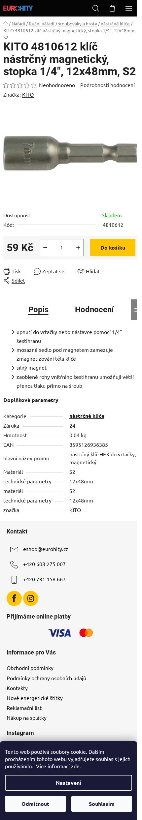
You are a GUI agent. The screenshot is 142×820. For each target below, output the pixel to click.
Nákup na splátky (27, 717)
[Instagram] (30, 598)
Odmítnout (35, 803)
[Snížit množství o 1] (45, 247)
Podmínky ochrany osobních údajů (46, 678)
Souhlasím (102, 803)
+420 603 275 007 (44, 564)
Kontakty (17, 687)
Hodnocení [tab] (94, 309)
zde (75, 766)
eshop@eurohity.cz (45, 548)
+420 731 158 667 (44, 579)
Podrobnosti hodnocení (107, 84)
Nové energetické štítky (35, 697)
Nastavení (68, 782)
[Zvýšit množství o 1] (78, 247)
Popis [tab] (38, 309)
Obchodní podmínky (30, 667)
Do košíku (112, 247)
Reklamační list (24, 707)
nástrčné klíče (86, 415)
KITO (28, 94)
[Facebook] (14, 598)
